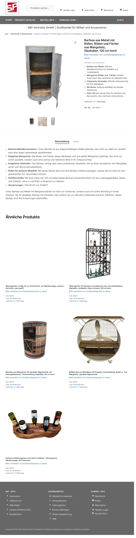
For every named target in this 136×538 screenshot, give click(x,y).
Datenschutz (16, 500)
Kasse (125, 10)
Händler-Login (69, 10)
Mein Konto (89, 10)
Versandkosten (100, 62)
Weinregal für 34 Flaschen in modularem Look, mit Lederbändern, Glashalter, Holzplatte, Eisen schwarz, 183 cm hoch (96, 287)
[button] (75, 42)
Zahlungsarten (59, 505)
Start (6, 34)
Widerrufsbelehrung (62, 514)
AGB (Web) (15, 505)
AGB (54, 519)
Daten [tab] (76, 141)
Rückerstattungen (60, 509)
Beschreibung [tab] (62, 141)
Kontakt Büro (16, 514)
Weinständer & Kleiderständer (21, 34)
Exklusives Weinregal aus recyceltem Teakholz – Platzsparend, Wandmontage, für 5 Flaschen (31, 459)
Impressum (15, 496)
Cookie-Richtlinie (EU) (20, 509)
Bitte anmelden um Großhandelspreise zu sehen (26, 291)
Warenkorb (108, 10)
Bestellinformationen (62, 496)
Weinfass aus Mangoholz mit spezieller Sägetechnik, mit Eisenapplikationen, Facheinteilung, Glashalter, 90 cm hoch (30, 373)
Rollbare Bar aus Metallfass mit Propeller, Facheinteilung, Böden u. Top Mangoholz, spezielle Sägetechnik (98, 373)
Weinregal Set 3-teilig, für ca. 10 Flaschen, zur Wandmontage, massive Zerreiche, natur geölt (35, 287)
